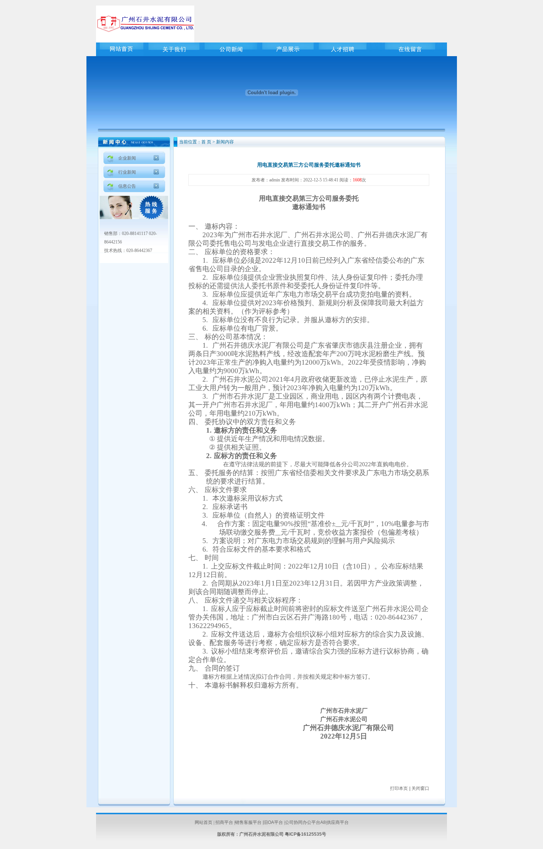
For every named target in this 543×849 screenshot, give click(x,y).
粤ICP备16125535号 (305, 834)
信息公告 (127, 186)
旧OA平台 (273, 822)
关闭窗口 (420, 788)
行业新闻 (127, 172)
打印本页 (399, 788)
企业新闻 (127, 158)
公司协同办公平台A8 (305, 822)
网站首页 (203, 822)
